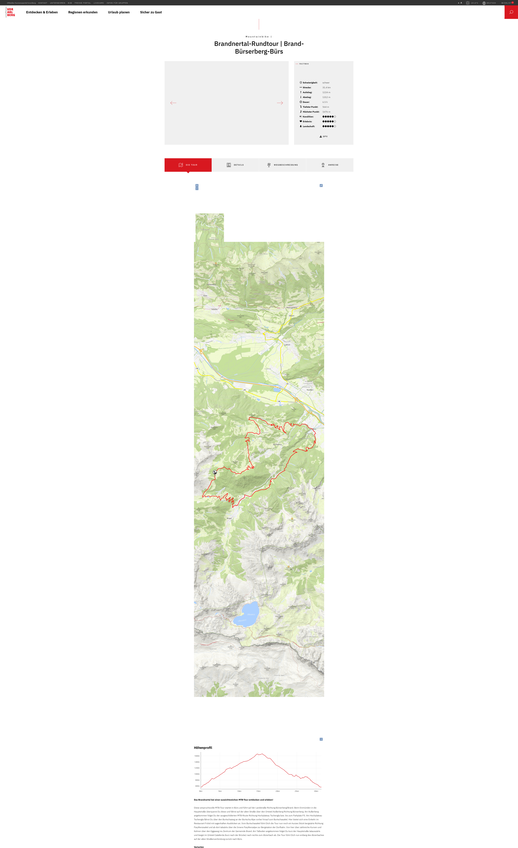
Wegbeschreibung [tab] (285, 165)
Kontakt (42, 3)
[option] (227, 103)
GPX (325, 136)
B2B (70, 3)
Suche (511, 12)
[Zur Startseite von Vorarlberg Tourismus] (10, 12)
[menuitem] (42, 12)
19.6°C (474, 3)
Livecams (99, 3)
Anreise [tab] (333, 165)
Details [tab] (238, 165)
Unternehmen (57, 3)
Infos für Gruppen (117, 3)
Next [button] (280, 103)
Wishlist (507, 3)
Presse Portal (83, 3)
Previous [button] (173, 103)
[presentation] (188, 165)
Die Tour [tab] (191, 165)
